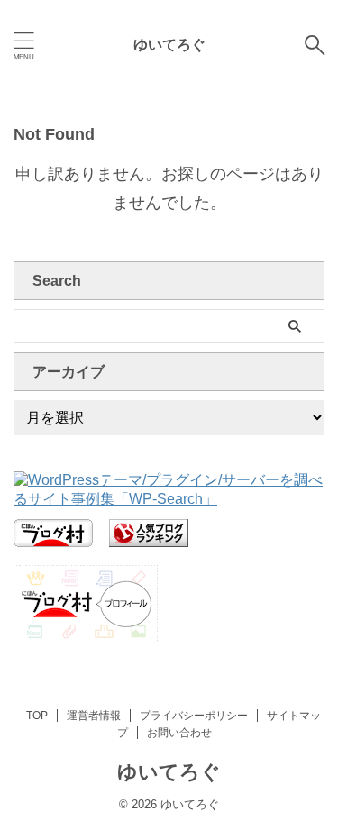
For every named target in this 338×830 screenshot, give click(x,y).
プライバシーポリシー (194, 715)
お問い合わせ (179, 732)
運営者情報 (94, 715)
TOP (37, 715)
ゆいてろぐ (169, 44)
